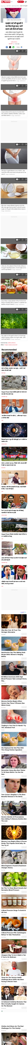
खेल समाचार (3, 467)
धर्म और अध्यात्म (4, 444)
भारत (2, 420)
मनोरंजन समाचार (4, 515)
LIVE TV (21, 1)
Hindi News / (3, 6)
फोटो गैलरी (11, 43)
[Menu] (26, 2)
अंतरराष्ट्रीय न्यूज (4, 396)
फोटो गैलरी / (9, 6)
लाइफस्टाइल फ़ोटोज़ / (15, 6)
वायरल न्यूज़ (3, 372)
